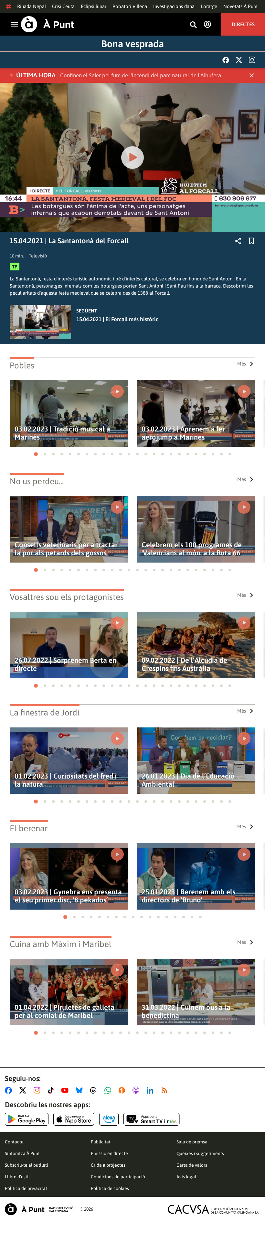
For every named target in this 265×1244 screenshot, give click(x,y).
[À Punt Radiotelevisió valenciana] (39, 1209)
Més (241, 363)
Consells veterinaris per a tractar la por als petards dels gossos (66, 549)
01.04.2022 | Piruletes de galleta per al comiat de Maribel (64, 1011)
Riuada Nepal (31, 6)
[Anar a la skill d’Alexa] (109, 1119)
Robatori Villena (129, 6)
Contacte (14, 1141)
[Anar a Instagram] (38, 1090)
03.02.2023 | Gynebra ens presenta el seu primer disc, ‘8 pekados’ (68, 896)
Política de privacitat (26, 1188)
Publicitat (101, 1141)
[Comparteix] (238, 241)
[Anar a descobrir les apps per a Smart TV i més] (151, 1119)
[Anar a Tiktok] (52, 1090)
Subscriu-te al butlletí (26, 1165)
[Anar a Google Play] (26, 1119)
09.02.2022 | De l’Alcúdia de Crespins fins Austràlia (184, 664)
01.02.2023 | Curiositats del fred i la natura (66, 780)
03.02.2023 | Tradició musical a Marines (62, 433)
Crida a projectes (108, 1165)
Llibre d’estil (17, 1176)
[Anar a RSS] (166, 1090)
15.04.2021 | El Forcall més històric (117, 319)
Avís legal (186, 1176)
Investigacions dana (174, 6)
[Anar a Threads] (95, 1090)
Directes (243, 24)
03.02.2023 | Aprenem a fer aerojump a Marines (183, 433)
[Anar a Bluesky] (80, 1090)
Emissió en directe (109, 1153)
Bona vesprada (132, 43)
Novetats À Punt (240, 6)
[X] (239, 60)
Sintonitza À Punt (22, 1153)
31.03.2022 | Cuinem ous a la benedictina (186, 1011)
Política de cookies (110, 1188)
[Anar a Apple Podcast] (137, 1090)
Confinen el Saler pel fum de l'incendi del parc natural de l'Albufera (140, 75)
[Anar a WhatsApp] (109, 1090)
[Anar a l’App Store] (73, 1119)
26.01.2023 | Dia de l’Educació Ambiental (188, 780)
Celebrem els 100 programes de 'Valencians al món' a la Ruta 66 (192, 549)
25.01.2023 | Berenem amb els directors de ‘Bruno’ (188, 896)
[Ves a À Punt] (47, 24)
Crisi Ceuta (63, 6)
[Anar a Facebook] (10, 1090)
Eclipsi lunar (93, 6)
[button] (36, 454)
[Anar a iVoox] (123, 1090)
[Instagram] (252, 60)
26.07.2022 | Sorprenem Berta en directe (65, 664)
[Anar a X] (24, 1090)
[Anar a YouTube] (66, 1090)
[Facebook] (225, 60)
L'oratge (209, 6)
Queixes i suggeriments (200, 1153)
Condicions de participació (118, 1176)
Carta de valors (191, 1165)
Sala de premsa (191, 1141)
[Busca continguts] (193, 25)
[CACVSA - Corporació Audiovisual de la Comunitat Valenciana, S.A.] (213, 1209)
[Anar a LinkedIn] (151, 1090)
